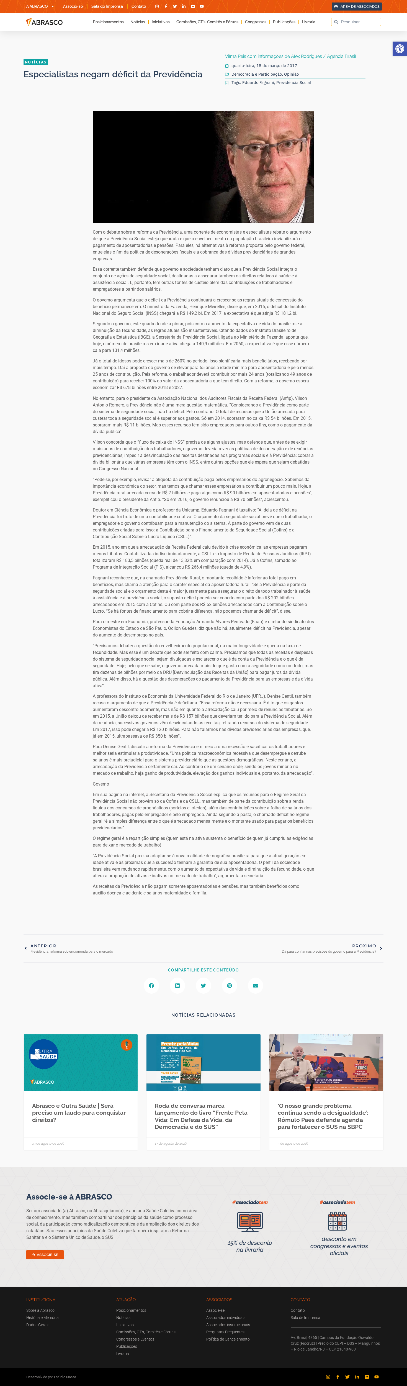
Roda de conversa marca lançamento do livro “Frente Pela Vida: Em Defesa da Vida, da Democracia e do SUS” (201, 1116)
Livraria (308, 22)
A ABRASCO (37, 6)
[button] (400, 49)
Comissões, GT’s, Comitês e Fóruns (207, 22)
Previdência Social (293, 82)
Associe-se (73, 6)
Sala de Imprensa (107, 6)
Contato (139, 6)
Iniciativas (161, 22)
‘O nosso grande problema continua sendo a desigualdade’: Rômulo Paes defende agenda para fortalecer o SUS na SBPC (323, 1116)
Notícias (137, 22)
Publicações (284, 22)
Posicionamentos (108, 22)
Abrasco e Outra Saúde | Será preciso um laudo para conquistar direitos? (79, 1112)
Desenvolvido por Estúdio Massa (51, 1377)
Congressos (255, 22)
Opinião (291, 74)
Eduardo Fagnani (258, 82)
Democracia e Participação (256, 74)
